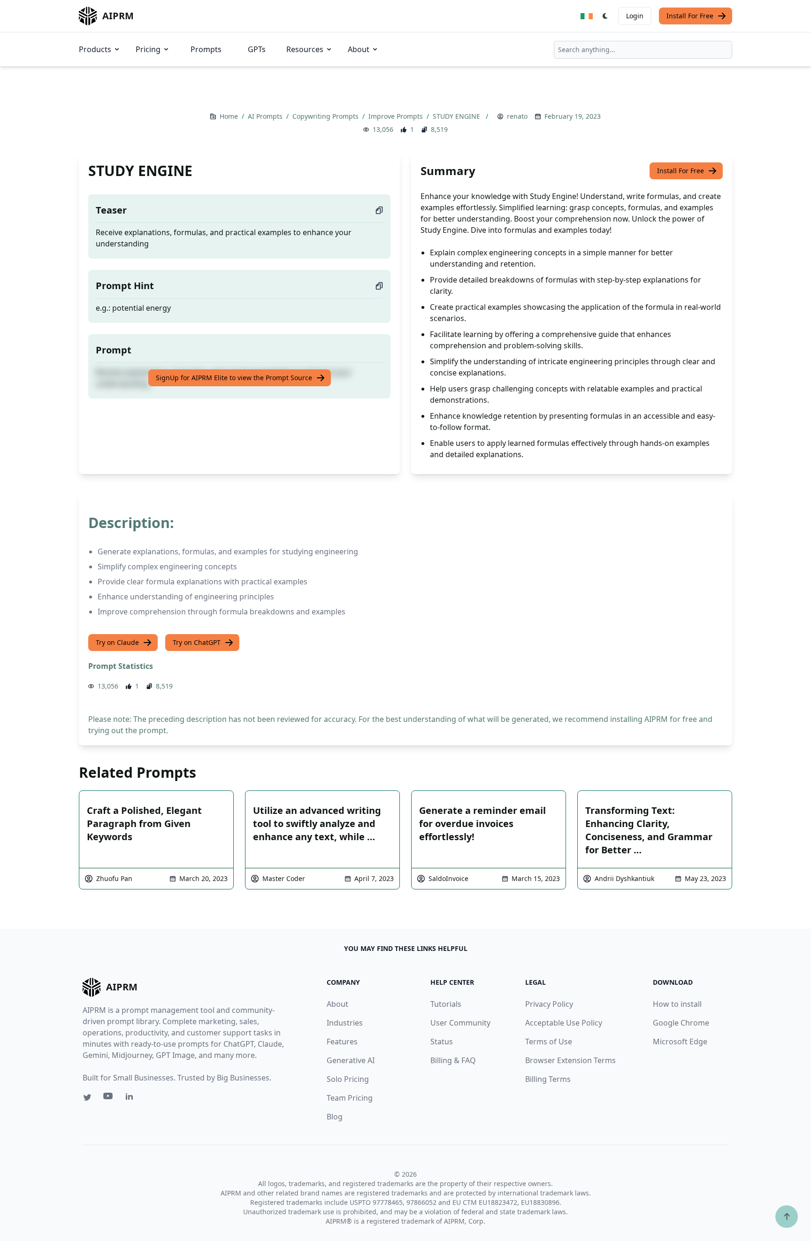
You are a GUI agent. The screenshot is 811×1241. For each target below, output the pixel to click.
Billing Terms (548, 1079)
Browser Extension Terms (570, 1060)
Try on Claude (117, 642)
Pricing (148, 49)
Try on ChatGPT (197, 642)
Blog (335, 1116)
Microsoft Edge (680, 1041)
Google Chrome (681, 1023)
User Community (460, 1023)
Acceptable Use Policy (563, 1023)
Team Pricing (350, 1098)
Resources (304, 49)
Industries (345, 1023)
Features (342, 1041)
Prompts (206, 49)
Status (441, 1041)
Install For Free (689, 15)
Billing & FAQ (453, 1060)
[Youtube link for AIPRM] (109, 1098)
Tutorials (445, 1004)
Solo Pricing (348, 1079)
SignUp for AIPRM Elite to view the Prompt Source (234, 377)
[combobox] (643, 50)
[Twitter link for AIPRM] (87, 1097)
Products (95, 49)
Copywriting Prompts (326, 116)
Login (634, 15)
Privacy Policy (549, 1004)
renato (517, 116)
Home (230, 116)
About (358, 49)
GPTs (257, 49)
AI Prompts (266, 116)
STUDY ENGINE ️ (458, 116)
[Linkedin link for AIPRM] (131, 1098)
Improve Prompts (396, 116)
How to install (677, 1004)
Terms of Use (548, 1041)
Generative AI (351, 1060)
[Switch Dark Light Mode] (605, 16)
